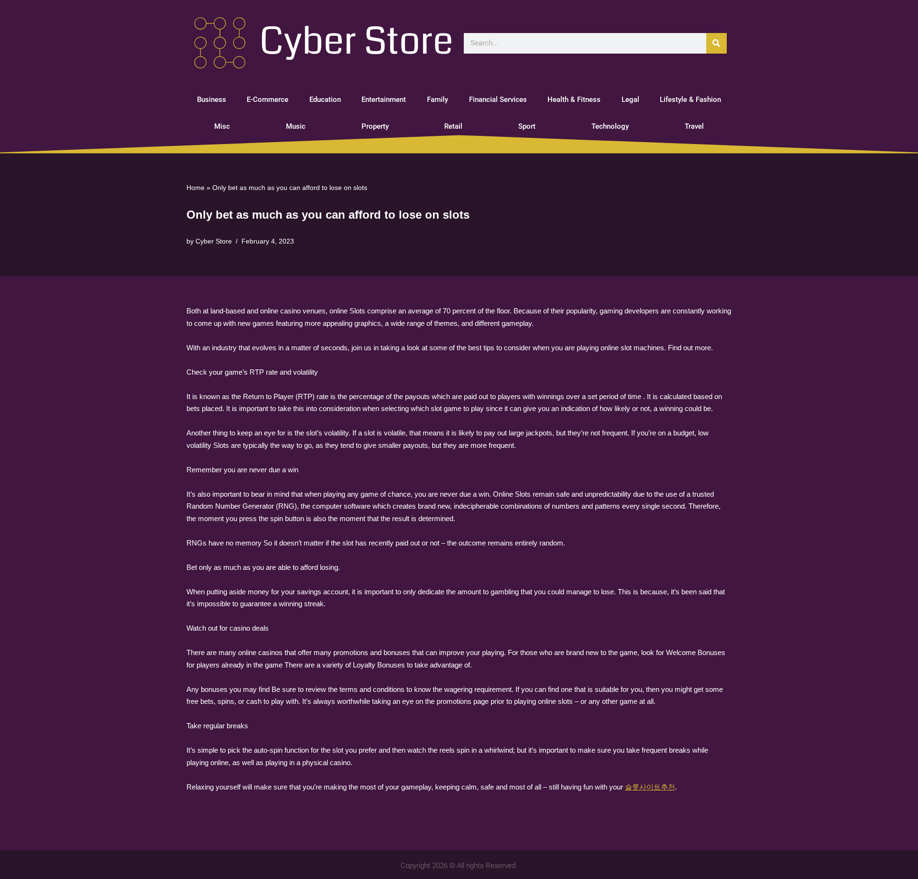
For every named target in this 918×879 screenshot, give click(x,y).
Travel (694, 126)
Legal (630, 99)
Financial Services (498, 99)
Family (437, 99)
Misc (222, 126)
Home (195, 187)
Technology (610, 126)
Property (375, 126)
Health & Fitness (574, 99)
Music (296, 126)
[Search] (716, 43)
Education (325, 99)
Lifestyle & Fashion (690, 99)
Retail (453, 126)
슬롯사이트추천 (650, 787)
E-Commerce (267, 99)
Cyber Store (214, 241)
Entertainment (383, 99)
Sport (527, 126)
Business (211, 99)
